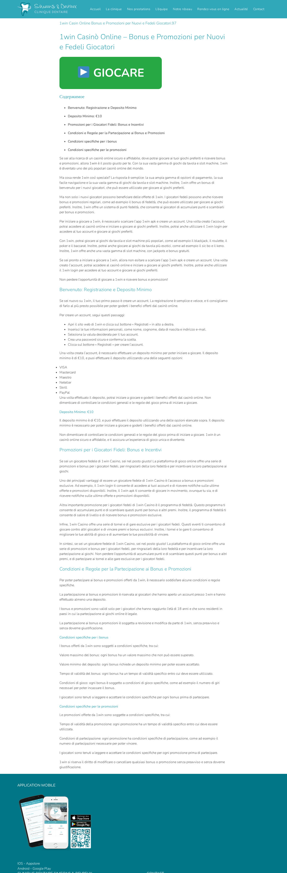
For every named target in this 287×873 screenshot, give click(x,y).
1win (93, 163)
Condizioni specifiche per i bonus (92, 141)
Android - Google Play (34, 868)
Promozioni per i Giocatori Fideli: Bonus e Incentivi (106, 124)
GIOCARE (117, 73)
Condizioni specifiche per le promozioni (97, 150)
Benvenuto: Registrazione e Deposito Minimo (102, 107)
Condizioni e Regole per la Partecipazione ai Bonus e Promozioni (116, 133)
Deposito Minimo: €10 (85, 116)
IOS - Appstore (28, 863)
